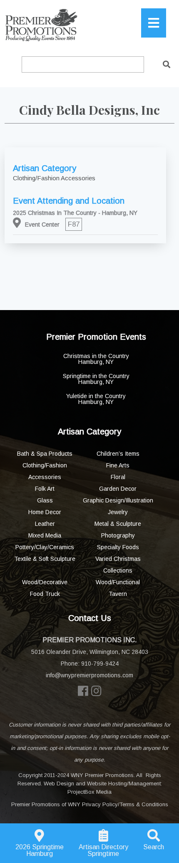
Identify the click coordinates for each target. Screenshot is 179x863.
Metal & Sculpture (117, 523)
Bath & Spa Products (44, 453)
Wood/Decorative (44, 582)
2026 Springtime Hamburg (39, 850)
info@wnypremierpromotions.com (89, 675)
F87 (74, 224)
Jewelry (118, 512)
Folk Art (45, 488)
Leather (45, 523)
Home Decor (44, 512)
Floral (118, 477)
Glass (45, 500)
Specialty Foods (118, 547)
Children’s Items (118, 453)
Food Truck (45, 593)
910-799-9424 (100, 663)
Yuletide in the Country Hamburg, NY (96, 399)
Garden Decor (118, 488)
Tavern (118, 593)
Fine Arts (117, 465)
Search (153, 846)
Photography (118, 535)
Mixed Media (44, 535)
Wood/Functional (118, 582)
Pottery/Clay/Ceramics (44, 547)
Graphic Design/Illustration (118, 500)
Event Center (42, 224)
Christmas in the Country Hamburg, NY (96, 359)
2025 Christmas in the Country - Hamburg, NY (75, 212)
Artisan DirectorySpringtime (103, 850)
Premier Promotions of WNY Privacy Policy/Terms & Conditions (89, 804)
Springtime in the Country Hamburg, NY (96, 379)
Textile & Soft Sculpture (44, 558)
